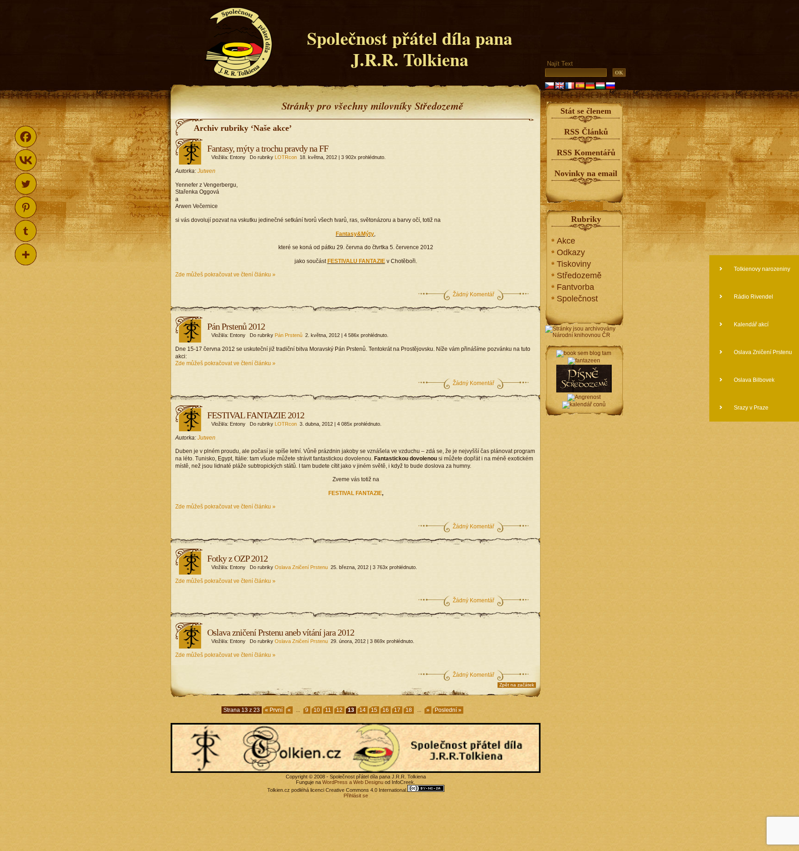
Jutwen (206, 171)
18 (409, 710)
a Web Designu (365, 782)
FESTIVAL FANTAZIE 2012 (255, 415)
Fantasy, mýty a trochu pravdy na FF (267, 148)
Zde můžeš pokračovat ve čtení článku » (225, 274)
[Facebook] (26, 136)
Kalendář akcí (750, 324)
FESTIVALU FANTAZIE (356, 261)
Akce (566, 240)
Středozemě (579, 275)
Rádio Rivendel (752, 297)
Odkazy (571, 252)
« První (274, 710)
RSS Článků (586, 131)
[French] (569, 85)
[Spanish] (579, 85)
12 (339, 710)
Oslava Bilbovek (753, 380)
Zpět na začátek (516, 684)
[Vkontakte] (26, 160)
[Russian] (610, 85)
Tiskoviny (574, 264)
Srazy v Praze (750, 407)
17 (397, 710)
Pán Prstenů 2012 (236, 326)
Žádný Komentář (473, 294)
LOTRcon (286, 157)
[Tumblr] (26, 231)
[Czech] (549, 85)
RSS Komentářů (586, 152)
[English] (559, 85)
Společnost (577, 298)
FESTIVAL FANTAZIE (355, 493)
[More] (26, 254)
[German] (590, 85)
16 (385, 710)
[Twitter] (26, 184)
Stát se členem (585, 111)
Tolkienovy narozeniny (761, 269)
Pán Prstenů (288, 335)
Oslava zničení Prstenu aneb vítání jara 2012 (280, 632)
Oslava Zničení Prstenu (301, 567)
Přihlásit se (356, 795)
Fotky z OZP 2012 (237, 558)
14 (362, 710)
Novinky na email (585, 173)
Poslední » (448, 710)
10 (316, 710)
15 (374, 710)
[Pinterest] (26, 207)
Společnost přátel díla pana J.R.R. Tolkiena (409, 48)
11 (328, 710)
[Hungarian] (600, 85)
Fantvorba (575, 287)
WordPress (335, 782)
